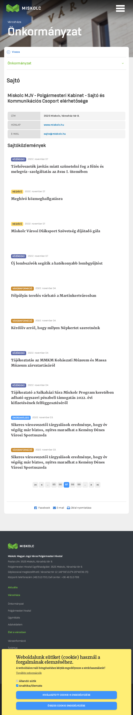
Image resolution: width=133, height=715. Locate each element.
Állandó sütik (27, 681)
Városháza (14, 595)
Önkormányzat (20, 63)
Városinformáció (17, 641)
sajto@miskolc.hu (55, 134)
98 (72, 484)
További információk (29, 673)
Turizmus (12, 648)
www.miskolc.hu (54, 125)
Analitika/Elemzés (30, 685)
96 (60, 484)
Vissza (16, 52)
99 (79, 484)
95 (54, 484)
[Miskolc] (60, 8)
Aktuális (13, 587)
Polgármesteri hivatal (19, 610)
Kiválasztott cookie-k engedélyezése (67, 695)
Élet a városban (17, 632)
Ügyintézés (14, 617)
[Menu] (120, 8)
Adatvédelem (15, 624)
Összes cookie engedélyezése (66, 705)
